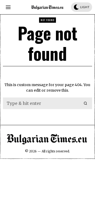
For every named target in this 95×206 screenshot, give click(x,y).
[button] (85, 103)
